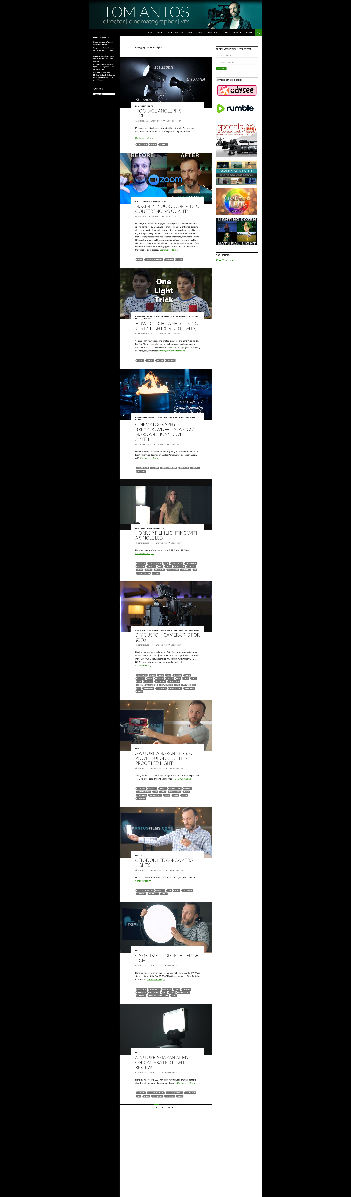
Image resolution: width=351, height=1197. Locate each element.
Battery (141, 678)
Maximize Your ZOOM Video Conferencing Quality (167, 208)
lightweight (183, 992)
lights (153, 144)
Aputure (141, 788)
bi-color (141, 563)
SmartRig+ (189, 688)
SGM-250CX (161, 688)
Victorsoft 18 (144, 573)
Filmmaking (169, 316)
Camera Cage (158, 630)
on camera (187, 890)
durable (187, 788)
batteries (146, 630)
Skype (140, 259)
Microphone (192, 630)
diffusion (142, 992)
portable (141, 894)
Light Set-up (192, 316)
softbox (163, 144)
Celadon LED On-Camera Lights (164, 862)
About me (224, 33)
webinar (169, 259)
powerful (142, 795)
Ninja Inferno (166, 685)
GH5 (139, 682)
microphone (174, 682)
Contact (235, 33)
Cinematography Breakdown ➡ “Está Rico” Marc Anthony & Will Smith (165, 432)
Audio (138, 201)
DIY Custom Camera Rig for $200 (167, 637)
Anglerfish (142, 144)
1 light (140, 360)
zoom (179, 259)
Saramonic (148, 688)
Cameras (146, 201)
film (166, 563)
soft (174, 996)
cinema (150, 360)
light (168, 566)
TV (195, 570)
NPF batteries (174, 792)
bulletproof (175, 788)
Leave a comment (173, 121)
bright (163, 788)
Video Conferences (154, 259)
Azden (187, 675)
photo (160, 360)
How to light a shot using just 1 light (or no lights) (166, 326)
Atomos (177, 675)
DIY (166, 630)
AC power (142, 989)
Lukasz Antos (158, 768)
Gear (168, 33)
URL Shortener (98, 72)
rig (139, 688)
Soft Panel (159, 570)
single (149, 570)
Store (158, 33)
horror (141, 566)
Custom (170, 678)
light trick (179, 566)
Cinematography (143, 316)
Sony (140, 691)
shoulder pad (175, 688)
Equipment (140, 106)
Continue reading (144, 138)
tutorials (186, 570)
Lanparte (148, 682)
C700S (177, 989)
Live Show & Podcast (183, 33)
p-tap (186, 792)
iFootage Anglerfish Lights (160, 113)
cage (150, 678)
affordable (155, 989)
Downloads (212, 33)
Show (140, 570)
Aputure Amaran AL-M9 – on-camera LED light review (163, 1062)
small (164, 894)
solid (167, 795)
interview (180, 316)
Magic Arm (160, 682)
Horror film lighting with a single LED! (167, 535)
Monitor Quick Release (147, 685)
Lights (149, 106)
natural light (163, 350)
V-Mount (141, 798)
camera (155, 468)
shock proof (155, 795)
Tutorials (200, 33)
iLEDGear (151, 566)
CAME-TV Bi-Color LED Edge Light (166, 958)
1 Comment (176, 334)
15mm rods (142, 675)
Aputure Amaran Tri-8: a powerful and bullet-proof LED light (163, 758)
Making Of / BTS (182, 417)
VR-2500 (156, 573)
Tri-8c (175, 795)
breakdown (143, 468)
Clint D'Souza (155, 563)
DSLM (186, 678)
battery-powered (145, 890)
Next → (172, 1107)
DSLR (194, 678)
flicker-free (154, 992)
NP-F (177, 685)
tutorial (171, 360)
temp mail (97, 48)
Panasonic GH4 (189, 685)
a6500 (161, 675)
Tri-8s (184, 795)
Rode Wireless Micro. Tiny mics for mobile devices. (103, 50)
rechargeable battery (158, 996)
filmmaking (191, 563)
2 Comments (176, 645)
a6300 (152, 675)
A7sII (168, 675)
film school (177, 563)
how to (195, 468)
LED (160, 566)
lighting (141, 471)
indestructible (144, 792)
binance (96, 42)
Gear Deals (151, 528)
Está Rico (184, 468)
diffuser (186, 989)
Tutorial (146, 319)
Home (150, 33)
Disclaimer (249, 33)
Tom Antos (157, 121)
